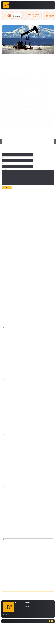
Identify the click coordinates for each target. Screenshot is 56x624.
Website (4, 163)
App (25, 613)
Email (3, 157)
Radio (31, 4)
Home (27, 4)
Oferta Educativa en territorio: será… (11, 289)
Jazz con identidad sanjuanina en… (11, 320)
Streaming (27, 608)
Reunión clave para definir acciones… (12, 226)
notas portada (12, 69)
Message (4, 169)
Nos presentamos (36, 4)
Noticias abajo (19, 69)
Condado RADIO (28, 606)
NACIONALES (5, 69)
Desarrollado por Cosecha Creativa (13, 621)
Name (3, 152)
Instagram (27, 611)
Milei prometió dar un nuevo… (10, 258)
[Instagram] (52, 621)
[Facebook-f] (49, 621)
